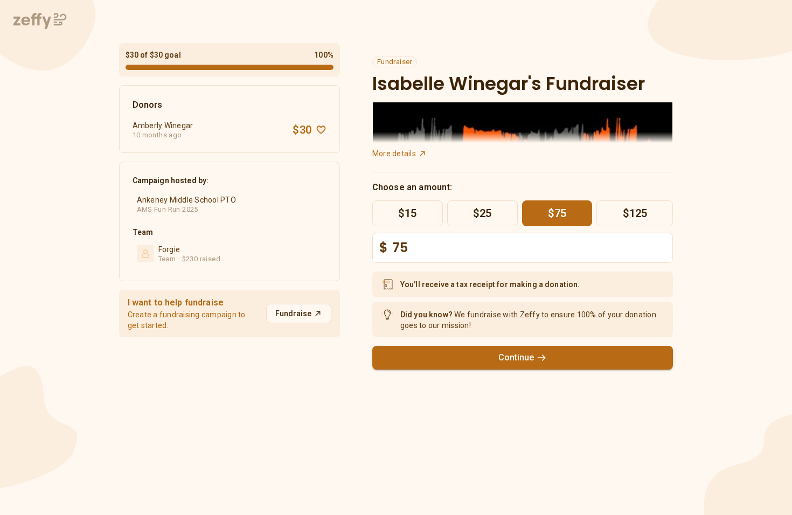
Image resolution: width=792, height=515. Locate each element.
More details (394, 153)
